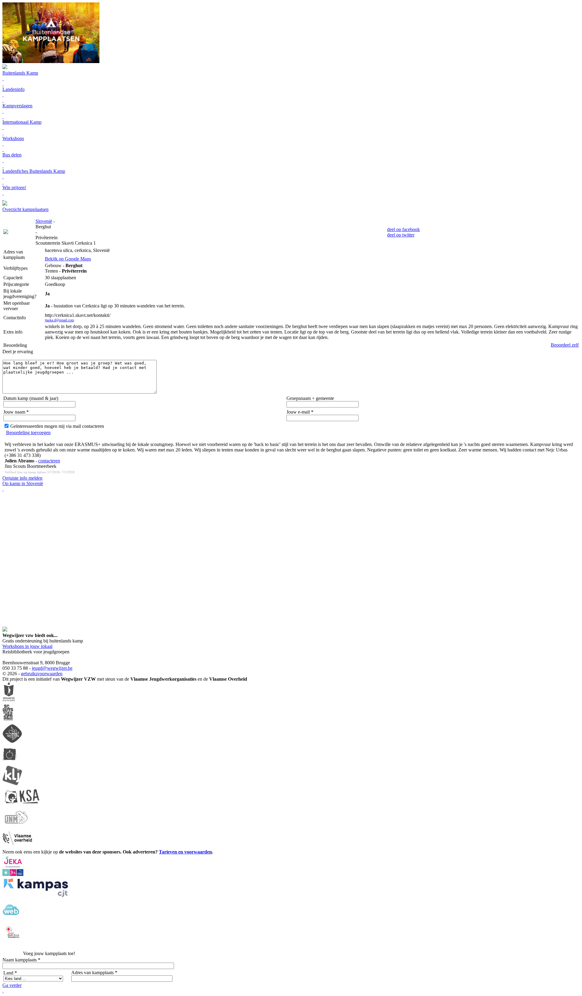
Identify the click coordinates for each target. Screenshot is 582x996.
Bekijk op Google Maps (68, 258)
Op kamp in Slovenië (22, 483)
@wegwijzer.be (57, 668)
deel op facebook (403, 229)
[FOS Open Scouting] (12, 741)
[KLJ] (12, 783)
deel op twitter (400, 234)
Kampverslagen (17, 105)
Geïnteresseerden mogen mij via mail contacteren (57, 426)
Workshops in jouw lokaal (27, 646)
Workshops (13, 138)
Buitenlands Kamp (20, 72)
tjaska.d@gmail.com (59, 320)
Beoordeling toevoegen (28, 432)
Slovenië (43, 221)
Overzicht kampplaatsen (25, 209)
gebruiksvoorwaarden (41, 673)
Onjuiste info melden (22, 478)
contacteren (49, 460)
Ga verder (12, 985)
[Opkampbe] (8, 700)
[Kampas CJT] (36, 896)
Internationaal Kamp (22, 122)
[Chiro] (9, 762)
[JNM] (16, 825)
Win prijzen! (14, 187)
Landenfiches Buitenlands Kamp (33, 171)
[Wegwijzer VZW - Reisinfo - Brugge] (4, 203)
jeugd (37, 668)
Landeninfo (13, 89)
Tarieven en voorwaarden (185, 851)
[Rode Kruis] (13, 941)
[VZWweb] (10, 919)
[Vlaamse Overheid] (17, 846)
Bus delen (12, 154)
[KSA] (22, 804)
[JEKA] (12, 874)
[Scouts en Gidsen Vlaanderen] (7, 720)
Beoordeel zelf (565, 344)
